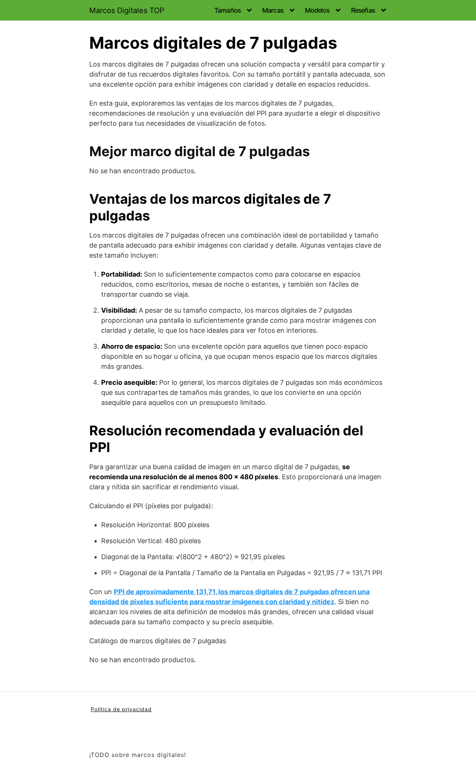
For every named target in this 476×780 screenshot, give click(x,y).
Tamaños (227, 10)
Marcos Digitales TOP (126, 10)
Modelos (317, 10)
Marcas (272, 10)
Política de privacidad (121, 709)
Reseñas (363, 10)
